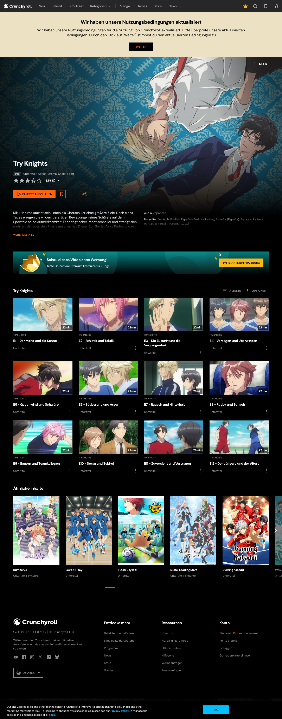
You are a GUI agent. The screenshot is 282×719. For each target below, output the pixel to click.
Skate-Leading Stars (183, 570)
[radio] (16, 180)
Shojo (61, 174)
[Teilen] (84, 194)
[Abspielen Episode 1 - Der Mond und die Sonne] (42, 324)
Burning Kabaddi (233, 570)
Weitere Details (23, 234)
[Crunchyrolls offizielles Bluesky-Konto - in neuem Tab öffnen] (57, 657)
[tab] (110, 587)
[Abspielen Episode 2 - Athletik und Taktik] (108, 324)
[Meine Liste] (74, 194)
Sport (70, 174)
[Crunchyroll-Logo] (18, 6)
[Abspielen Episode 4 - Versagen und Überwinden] (239, 324)
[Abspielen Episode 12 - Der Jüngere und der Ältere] (239, 446)
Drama (52, 174)
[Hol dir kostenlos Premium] (245, 6)
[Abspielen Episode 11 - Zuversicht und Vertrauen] (173, 446)
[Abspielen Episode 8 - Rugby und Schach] (239, 387)
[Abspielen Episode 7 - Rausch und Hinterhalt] (173, 387)
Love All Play (74, 570)
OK (216, 709)
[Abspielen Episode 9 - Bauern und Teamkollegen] (42, 446)
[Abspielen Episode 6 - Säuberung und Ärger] (108, 387)
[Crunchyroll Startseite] (35, 622)
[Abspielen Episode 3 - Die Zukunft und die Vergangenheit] (173, 326)
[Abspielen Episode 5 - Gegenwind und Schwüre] (42, 387)
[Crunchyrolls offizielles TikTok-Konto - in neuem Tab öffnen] (48, 657)
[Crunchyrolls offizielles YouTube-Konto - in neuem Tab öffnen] (15, 657)
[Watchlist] (266, 6)
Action (42, 174)
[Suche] (255, 6)
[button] (101, 6)
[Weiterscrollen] (275, 542)
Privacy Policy (119, 711)
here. (52, 715)
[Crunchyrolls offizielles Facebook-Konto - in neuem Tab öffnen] (23, 657)
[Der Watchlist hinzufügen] (62, 194)
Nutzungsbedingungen (87, 30)
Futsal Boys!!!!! (127, 570)
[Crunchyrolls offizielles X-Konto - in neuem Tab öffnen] (40, 657)
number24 (20, 570)
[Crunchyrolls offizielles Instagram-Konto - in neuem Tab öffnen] (32, 657)
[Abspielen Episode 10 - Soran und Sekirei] (108, 446)
